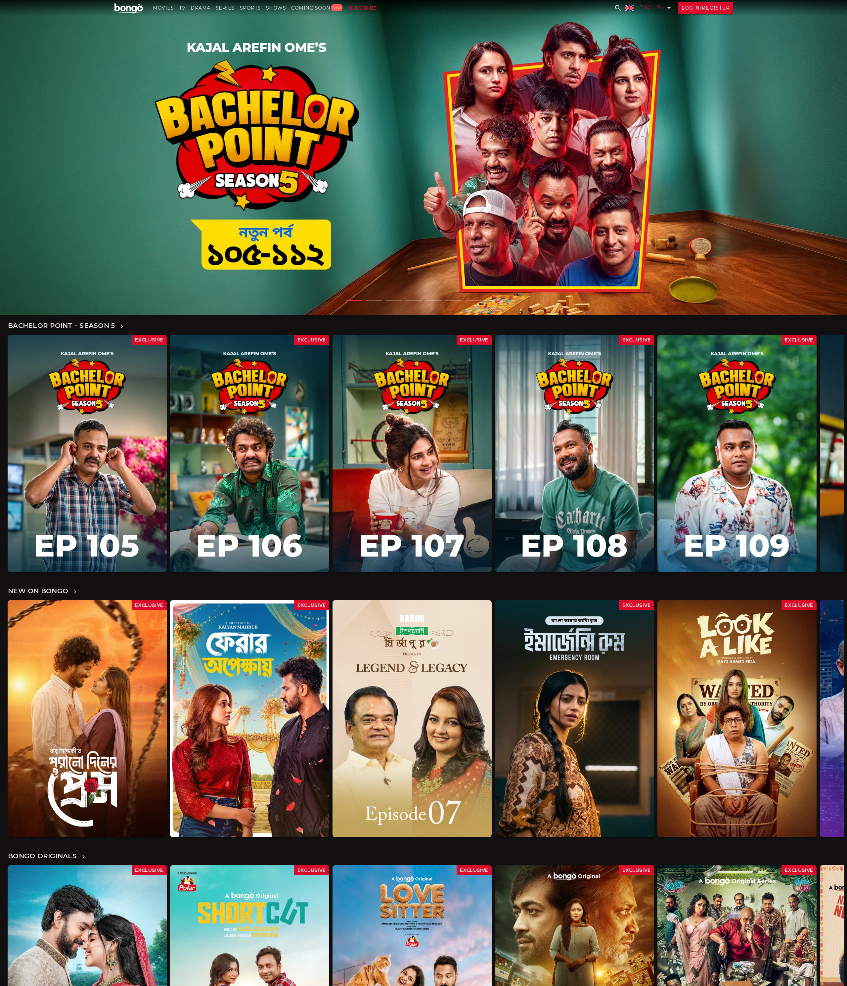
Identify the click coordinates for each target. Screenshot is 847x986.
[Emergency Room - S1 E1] (423, 157)
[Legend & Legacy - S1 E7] (412, 718)
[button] (163, 8)
